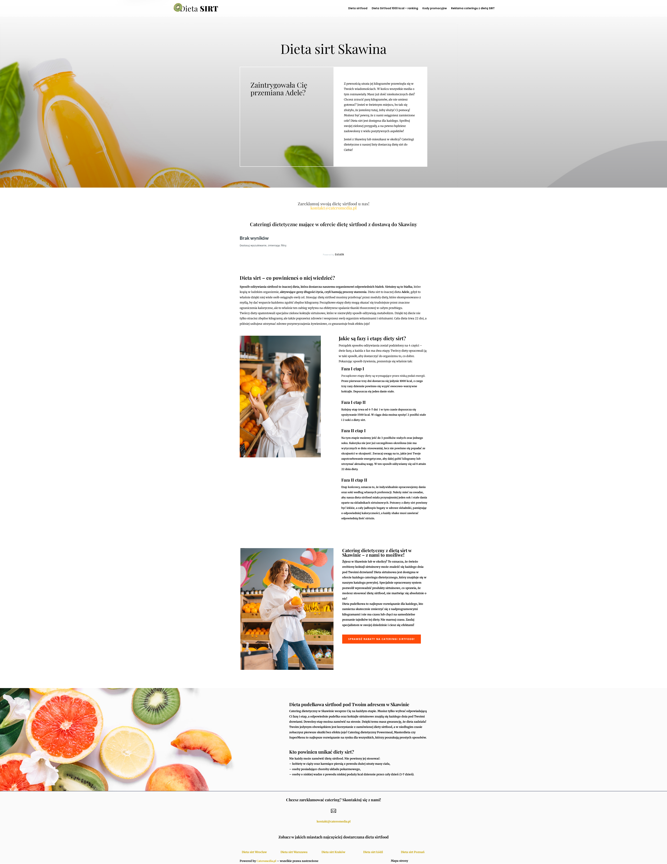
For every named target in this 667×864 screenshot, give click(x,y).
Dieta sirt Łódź (373, 852)
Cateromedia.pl (266, 861)
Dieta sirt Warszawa (294, 852)
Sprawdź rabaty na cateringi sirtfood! (381, 639)
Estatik (339, 254)
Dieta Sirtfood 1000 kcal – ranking (395, 8)
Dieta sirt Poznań (413, 852)
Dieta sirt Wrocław (254, 852)
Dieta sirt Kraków (333, 852)
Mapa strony (399, 860)
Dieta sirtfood (357, 8)
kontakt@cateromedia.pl (333, 208)
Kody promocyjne (434, 8)
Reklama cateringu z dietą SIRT (473, 8)
